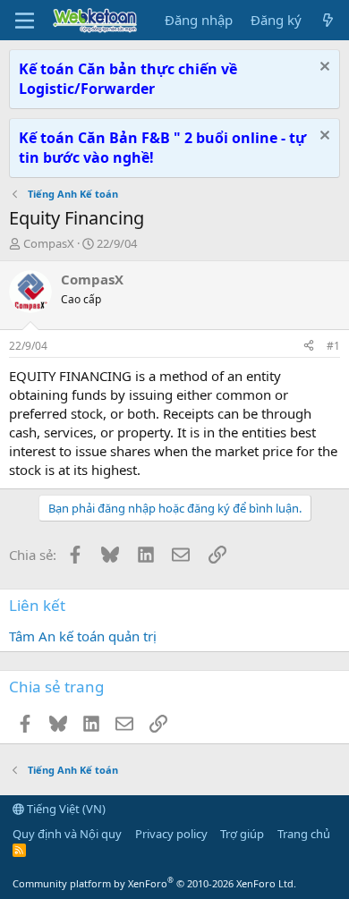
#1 (333, 345)
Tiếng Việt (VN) (65, 809)
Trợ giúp (242, 834)
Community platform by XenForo (154, 883)
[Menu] (25, 20)
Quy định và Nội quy (67, 834)
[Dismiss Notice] (322, 68)
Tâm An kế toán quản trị (83, 636)
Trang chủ (303, 834)
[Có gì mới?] (328, 20)
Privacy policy (171, 834)
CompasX (48, 243)
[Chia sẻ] (308, 346)
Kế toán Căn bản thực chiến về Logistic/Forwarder (128, 78)
